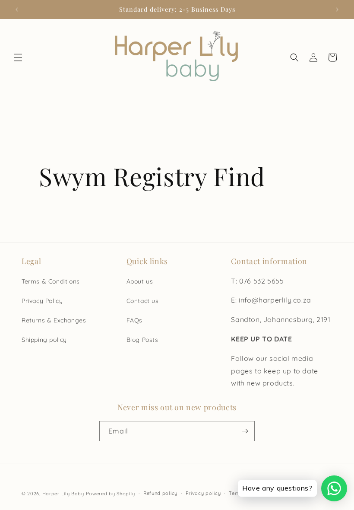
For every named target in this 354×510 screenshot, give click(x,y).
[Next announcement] (337, 9)
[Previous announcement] (16, 9)
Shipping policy (44, 340)
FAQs (134, 320)
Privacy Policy (42, 301)
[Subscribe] (244, 431)
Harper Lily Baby (63, 494)
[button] (18, 57)
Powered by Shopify (111, 494)
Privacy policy (203, 493)
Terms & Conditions (51, 281)
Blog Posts (142, 340)
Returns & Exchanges (54, 320)
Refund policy (160, 493)
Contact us (142, 301)
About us (139, 281)
